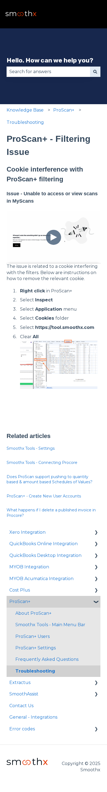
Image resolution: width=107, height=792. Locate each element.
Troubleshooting (25, 122)
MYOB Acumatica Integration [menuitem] (41, 578)
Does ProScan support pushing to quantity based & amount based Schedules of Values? (49, 479)
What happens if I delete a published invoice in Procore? (51, 513)
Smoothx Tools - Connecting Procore (42, 462)
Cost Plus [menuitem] (19, 590)
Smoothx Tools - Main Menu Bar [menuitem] (50, 624)
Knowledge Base (25, 110)
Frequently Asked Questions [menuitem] (46, 659)
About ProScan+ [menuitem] (33, 613)
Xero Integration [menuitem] (27, 532)
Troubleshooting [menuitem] (35, 671)
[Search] (95, 72)
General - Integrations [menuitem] (33, 717)
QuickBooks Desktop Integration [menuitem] (45, 555)
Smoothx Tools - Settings (31, 448)
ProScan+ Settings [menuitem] (35, 647)
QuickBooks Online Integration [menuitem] (43, 543)
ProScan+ (63, 110)
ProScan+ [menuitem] (19, 601)
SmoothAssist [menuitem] (23, 694)
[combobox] (48, 72)
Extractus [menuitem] (19, 682)
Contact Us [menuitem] (21, 705)
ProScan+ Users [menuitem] (32, 636)
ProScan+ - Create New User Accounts (44, 496)
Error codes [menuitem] (22, 728)
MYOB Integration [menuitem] (29, 566)
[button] (96, 532)
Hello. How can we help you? (50, 60)
